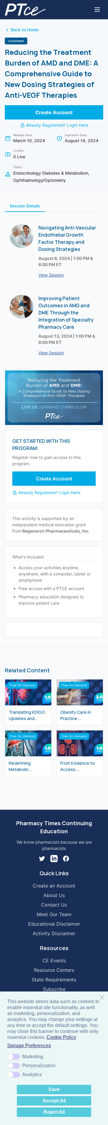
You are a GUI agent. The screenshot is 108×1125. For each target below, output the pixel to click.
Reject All (54, 1112)
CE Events (54, 960)
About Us (54, 895)
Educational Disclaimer (54, 924)
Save (54, 1089)
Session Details (25, 205)
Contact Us (54, 905)
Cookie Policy (61, 1037)
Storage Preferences (29, 1045)
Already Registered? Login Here (57, 125)
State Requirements (54, 980)
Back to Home (24, 29)
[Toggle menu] (97, 9)
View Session (51, 274)
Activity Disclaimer (54, 933)
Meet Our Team (54, 914)
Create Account (54, 112)
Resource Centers (54, 970)
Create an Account (54, 886)
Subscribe (54, 989)
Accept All (54, 1100)
